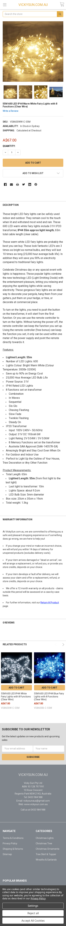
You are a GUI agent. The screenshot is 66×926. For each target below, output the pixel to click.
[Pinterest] (35, 184)
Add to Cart (16, 687)
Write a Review (10, 111)
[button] (16, 866)
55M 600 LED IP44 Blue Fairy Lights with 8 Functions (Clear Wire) (49, 696)
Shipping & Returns (13, 848)
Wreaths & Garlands (46, 859)
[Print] (17, 184)
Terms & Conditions (13, 838)
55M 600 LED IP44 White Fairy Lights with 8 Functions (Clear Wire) (16, 696)
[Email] (11, 184)
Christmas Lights (45, 838)
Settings (33, 906)
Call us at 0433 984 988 (33, 809)
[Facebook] (5, 184)
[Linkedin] (29, 184)
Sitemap (7, 854)
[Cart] (62, 4)
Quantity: (9, 146)
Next (63, 644)
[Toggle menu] (4, 4)
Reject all (33, 913)
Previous (56, 644)
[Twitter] (23, 184)
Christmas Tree (44, 843)
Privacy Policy (10, 843)
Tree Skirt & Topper (46, 854)
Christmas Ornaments (47, 848)
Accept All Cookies (33, 920)
